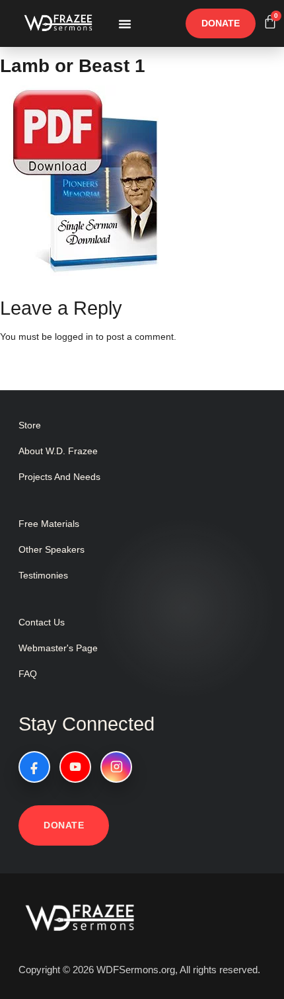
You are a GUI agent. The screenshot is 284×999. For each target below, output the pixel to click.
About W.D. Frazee (58, 451)
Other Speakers (51, 549)
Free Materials (48, 523)
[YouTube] (75, 767)
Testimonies (43, 575)
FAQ (27, 673)
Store (29, 425)
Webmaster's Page (58, 648)
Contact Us (41, 622)
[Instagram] (116, 767)
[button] (125, 24)
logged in (74, 336)
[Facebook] (34, 767)
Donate (64, 825)
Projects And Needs (59, 476)
